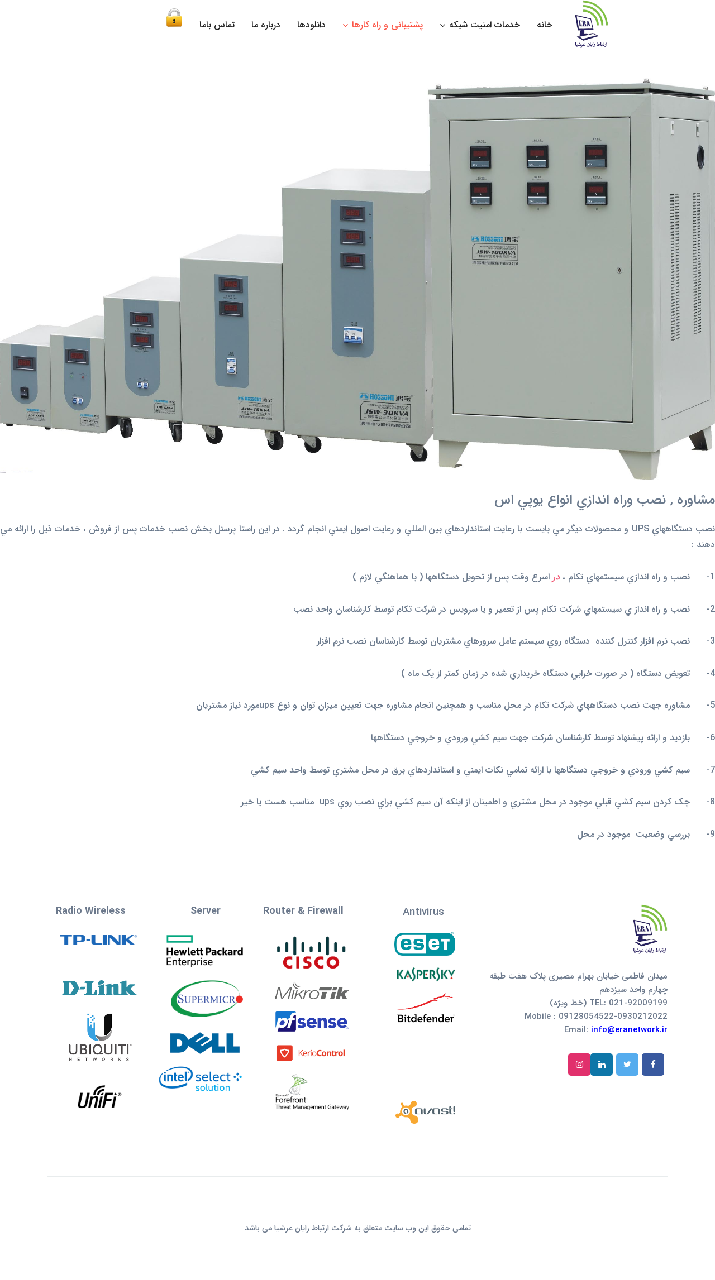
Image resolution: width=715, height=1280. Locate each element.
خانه (544, 25)
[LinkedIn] (601, 1064)
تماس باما (217, 25)
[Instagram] (579, 1064)
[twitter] (627, 1064)
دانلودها (311, 25)
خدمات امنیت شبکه (484, 25)
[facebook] (653, 1064)
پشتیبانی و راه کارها (387, 25)
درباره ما (265, 25)
